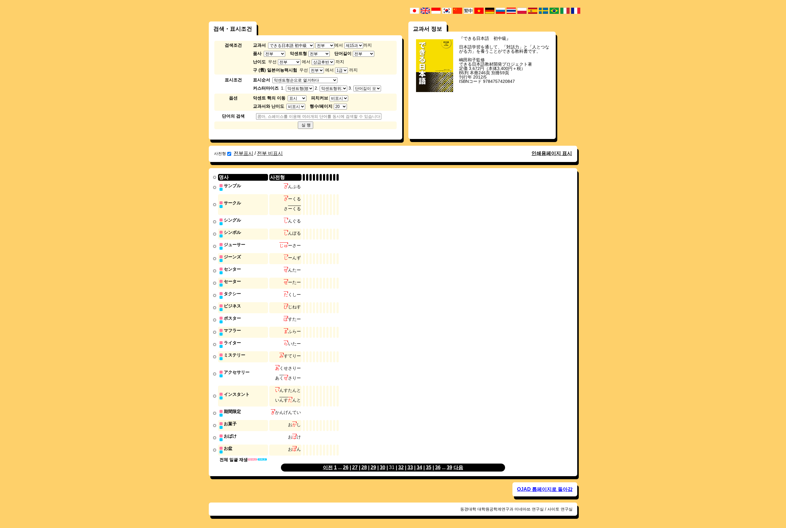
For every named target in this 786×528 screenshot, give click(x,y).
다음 (458, 467)
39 (449, 467)
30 (382, 467)
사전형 (220, 153)
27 (355, 467)
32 (401, 467)
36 (438, 467)
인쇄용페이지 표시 (551, 153)
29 (373, 467)
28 (364, 467)
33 (410, 467)
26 (345, 467)
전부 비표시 (270, 153)
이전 (328, 467)
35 (428, 467)
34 (419, 467)
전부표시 (243, 153)
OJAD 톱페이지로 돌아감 (545, 489)
